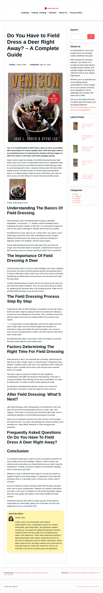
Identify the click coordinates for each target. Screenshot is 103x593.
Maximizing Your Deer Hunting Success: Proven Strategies (88, 148)
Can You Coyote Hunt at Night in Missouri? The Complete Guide (87, 176)
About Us (87, 586)
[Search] (90, 36)
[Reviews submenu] (57, 12)
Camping (77, 196)
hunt (29, 223)
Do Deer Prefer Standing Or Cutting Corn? (84, 573)
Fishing (77, 198)
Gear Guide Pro (13, 586)
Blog (76, 194)
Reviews (77, 202)
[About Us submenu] (67, 12)
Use (8, 324)
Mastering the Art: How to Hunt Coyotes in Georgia (88, 162)
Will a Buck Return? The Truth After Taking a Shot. (88, 126)
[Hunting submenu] (47, 12)
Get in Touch (79, 586)
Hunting (77, 200)
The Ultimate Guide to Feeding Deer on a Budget (87, 137)
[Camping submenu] (29, 12)
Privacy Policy (95, 586)
